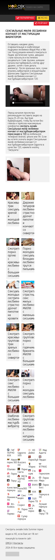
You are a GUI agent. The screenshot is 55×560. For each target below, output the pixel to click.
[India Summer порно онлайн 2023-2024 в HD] (18, 7)
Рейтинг (42, 23)
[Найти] (47, 7)
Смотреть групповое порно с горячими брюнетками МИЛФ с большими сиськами (28, 349)
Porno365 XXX (22, 490)
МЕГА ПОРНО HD (22, 479)
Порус (14, 481)
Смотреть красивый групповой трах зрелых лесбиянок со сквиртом (13, 346)
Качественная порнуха (14, 489)
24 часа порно (31, 508)
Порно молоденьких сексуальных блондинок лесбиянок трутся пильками (28, 259)
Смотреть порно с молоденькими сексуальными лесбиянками (28, 389)
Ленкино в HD (12, 498)
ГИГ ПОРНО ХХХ (11, 453)
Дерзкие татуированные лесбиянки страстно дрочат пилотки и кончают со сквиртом (28, 218)
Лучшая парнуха (43, 505)
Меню (44, 18)
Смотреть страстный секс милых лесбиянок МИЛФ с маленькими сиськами (28, 305)
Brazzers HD (22, 463)
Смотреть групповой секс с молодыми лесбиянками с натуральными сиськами (28, 428)
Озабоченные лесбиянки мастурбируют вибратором (13, 421)
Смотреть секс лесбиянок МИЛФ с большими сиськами (13, 390)
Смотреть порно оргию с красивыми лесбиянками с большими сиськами (13, 262)
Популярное (26, 18)
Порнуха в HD (44, 495)
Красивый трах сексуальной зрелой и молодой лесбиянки (13, 213)
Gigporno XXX (22, 454)
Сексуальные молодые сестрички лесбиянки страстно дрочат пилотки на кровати (13, 305)
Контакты (18, 543)
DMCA (9, 543)
